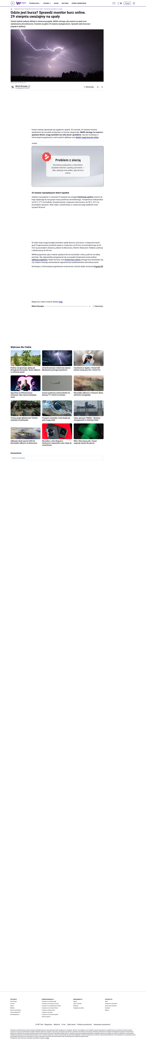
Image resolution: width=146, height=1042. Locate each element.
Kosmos (46, 3)
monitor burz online (72, 260)
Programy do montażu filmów (50, 1008)
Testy (106, 1001)
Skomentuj (90, 87)
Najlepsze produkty (78, 1008)
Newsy (75, 1001)
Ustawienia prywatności (101, 1024)
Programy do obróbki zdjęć (49, 1001)
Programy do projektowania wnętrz (51, 1005)
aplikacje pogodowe (40, 260)
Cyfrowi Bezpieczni (15, 1012)
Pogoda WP (98, 266)
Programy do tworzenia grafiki (50, 1014)
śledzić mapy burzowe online (87, 137)
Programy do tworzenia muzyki (50, 1003)
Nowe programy (46, 1016)
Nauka (56, 3)
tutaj (47, 1038)
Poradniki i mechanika (111, 1003)
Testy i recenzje (77, 1003)
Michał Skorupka (21, 86)
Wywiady (107, 1008)
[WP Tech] (22, 3)
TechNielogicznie (14, 1014)
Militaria (65, 3)
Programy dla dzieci (47, 1012)
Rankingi (75, 1005)
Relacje (107, 1010)
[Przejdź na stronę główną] (13, 5)
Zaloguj (127, 3)
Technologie (34, 3)
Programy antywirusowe (48, 1010)
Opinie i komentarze (79, 3)
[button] (119, 3)
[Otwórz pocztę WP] (114, 3)
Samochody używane (111, 1005)
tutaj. (61, 302)
